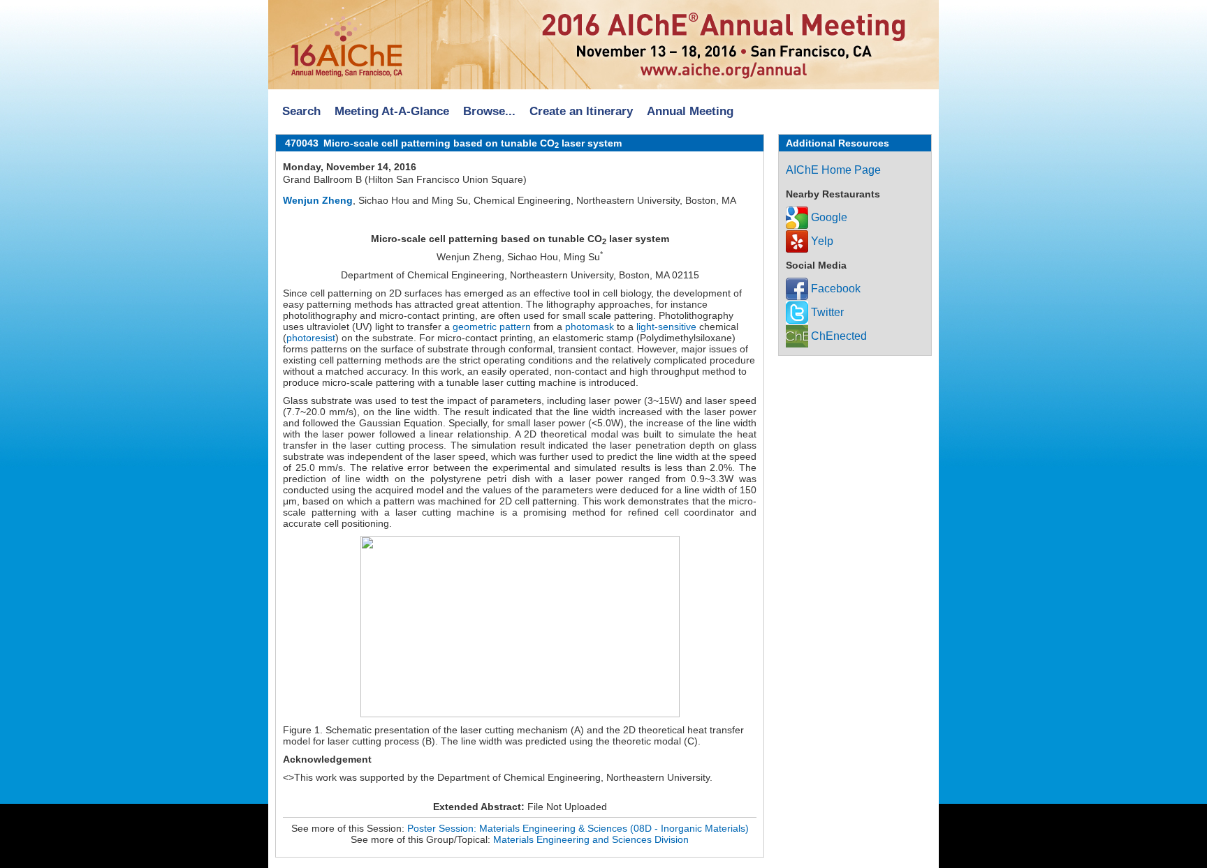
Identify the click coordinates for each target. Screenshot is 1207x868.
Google (827, 217)
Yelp (820, 241)
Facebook (834, 288)
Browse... (489, 111)
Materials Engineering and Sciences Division (591, 839)
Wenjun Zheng (318, 200)
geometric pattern (492, 326)
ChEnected (837, 336)
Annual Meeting (690, 111)
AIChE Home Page (833, 170)
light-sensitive (666, 326)
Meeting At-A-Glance (392, 111)
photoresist (310, 337)
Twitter (826, 312)
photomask (589, 326)
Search (301, 111)
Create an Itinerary (581, 111)
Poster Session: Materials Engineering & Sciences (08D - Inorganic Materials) (578, 828)
